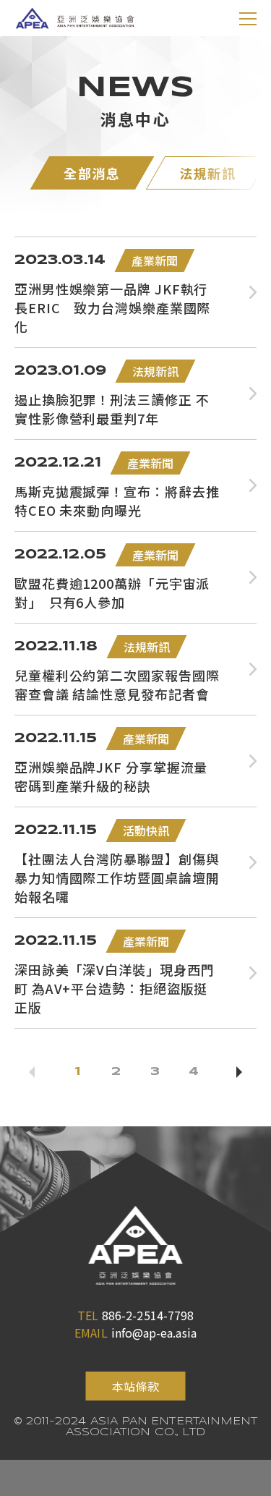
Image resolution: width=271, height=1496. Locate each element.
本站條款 (135, 1386)
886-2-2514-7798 (148, 1315)
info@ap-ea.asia (154, 1332)
